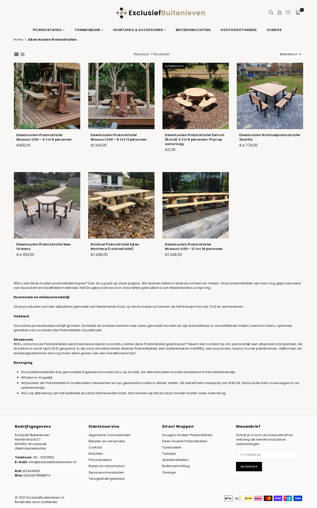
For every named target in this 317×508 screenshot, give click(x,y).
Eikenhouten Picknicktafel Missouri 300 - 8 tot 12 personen (119, 137)
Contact (95, 447)
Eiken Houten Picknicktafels (184, 441)
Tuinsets (169, 453)
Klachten (96, 453)
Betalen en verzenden (107, 441)
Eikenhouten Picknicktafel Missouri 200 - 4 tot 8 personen (44, 137)
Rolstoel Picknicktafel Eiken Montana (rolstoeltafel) (115, 246)
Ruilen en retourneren (107, 466)
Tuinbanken (172, 447)
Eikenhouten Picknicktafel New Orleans (43, 246)
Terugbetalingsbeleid (107, 478)
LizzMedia (49, 502)
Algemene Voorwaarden (110, 435)
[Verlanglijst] (288, 12)
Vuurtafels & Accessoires (138, 30)
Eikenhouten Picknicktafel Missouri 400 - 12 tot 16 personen (194, 246)
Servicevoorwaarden (106, 472)
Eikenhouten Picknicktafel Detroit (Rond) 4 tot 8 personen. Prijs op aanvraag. (195, 139)
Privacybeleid (100, 459)
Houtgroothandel (239, 30)
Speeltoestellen (175, 459)
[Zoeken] (271, 12)
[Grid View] (16, 54)
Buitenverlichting (193, 30)
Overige (274, 30)
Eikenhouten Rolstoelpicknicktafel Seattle (269, 137)
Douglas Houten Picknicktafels (187, 435)
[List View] (22, 54)
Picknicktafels (48, 30)
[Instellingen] (279, 12)
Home (18, 40)
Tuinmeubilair (88, 30)
